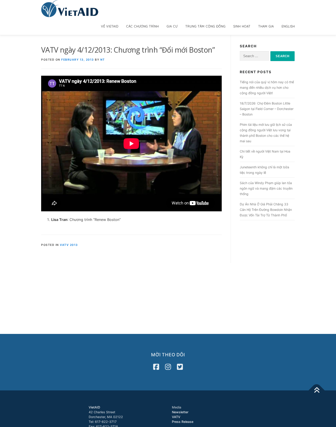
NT (102, 59)
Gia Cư (172, 26)
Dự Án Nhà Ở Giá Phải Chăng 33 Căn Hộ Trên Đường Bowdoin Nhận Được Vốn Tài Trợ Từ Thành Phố (266, 209)
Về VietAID (109, 26)
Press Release (182, 422)
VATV (176, 417)
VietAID (94, 407)
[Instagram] (168, 367)
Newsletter (180, 412)
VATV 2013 (69, 245)
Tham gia (266, 26)
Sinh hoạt (242, 26)
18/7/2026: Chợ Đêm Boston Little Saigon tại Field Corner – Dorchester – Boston (266, 108)
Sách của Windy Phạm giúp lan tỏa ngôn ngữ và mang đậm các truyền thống (266, 188)
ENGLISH (288, 26)
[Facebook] (156, 367)
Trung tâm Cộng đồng (205, 26)
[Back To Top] (317, 390)
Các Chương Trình (142, 26)
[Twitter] (180, 367)
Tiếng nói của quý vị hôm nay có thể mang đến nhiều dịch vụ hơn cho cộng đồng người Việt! (267, 87)
